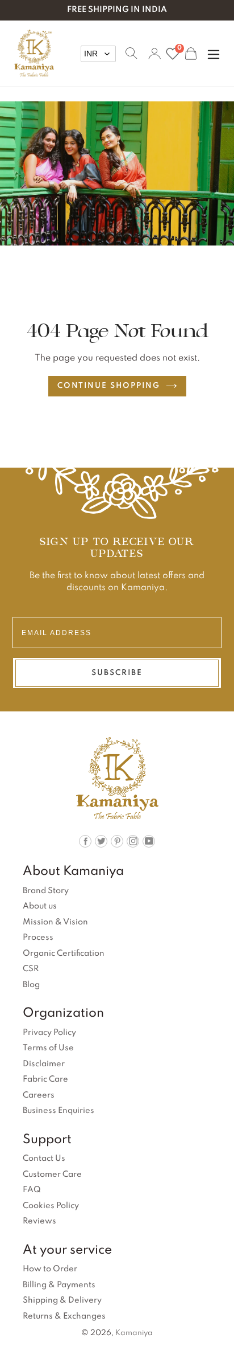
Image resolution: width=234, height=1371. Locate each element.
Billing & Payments (59, 1285)
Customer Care (52, 1174)
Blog (31, 985)
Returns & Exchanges (64, 1316)
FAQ (32, 1190)
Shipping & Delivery (62, 1300)
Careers (39, 1095)
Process (38, 938)
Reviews (39, 1221)
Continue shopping (108, 386)
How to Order (50, 1269)
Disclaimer (44, 1064)
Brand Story (46, 891)
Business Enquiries (58, 1111)
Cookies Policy (51, 1206)
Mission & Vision (55, 922)
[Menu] (213, 53)
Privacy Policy (49, 1033)
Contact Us (44, 1159)
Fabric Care (45, 1079)
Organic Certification (64, 953)
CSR (31, 969)
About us (40, 906)
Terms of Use (48, 1048)
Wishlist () (179, 49)
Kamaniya (134, 1333)
